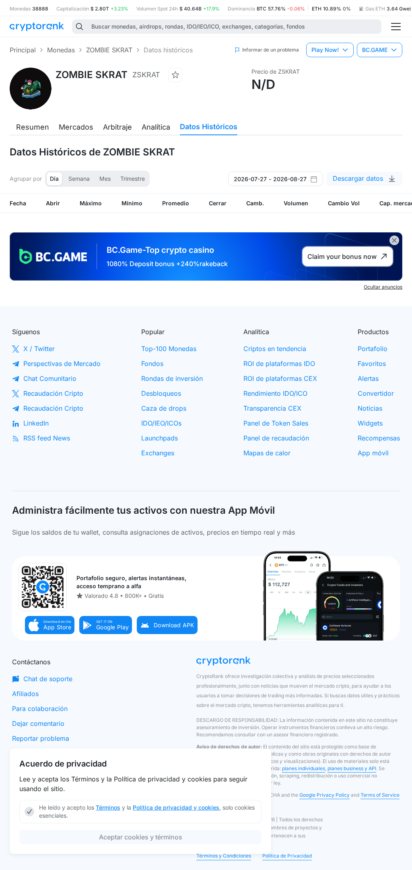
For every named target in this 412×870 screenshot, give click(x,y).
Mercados (76, 127)
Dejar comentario (38, 723)
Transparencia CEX (272, 408)
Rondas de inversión (172, 378)
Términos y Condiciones (223, 856)
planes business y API (352, 768)
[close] (394, 240)
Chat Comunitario (49, 378)
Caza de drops (163, 408)
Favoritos (372, 364)
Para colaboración (40, 709)
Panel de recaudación (276, 438)
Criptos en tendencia (274, 349)
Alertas (368, 378)
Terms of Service (380, 795)
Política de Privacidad (287, 856)
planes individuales (303, 768)
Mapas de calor (266, 453)
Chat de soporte (47, 679)
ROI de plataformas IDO (279, 364)
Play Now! (325, 49)
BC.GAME (374, 49)
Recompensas (379, 438)
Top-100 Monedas (168, 349)
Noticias (370, 408)
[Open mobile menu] (395, 26)
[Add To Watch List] (175, 75)
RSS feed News (46, 438)
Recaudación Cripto (53, 393)
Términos (108, 807)
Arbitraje (117, 127)
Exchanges (157, 453)
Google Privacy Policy (324, 795)
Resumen (32, 127)
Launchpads (159, 438)
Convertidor (376, 393)
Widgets (370, 423)
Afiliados (25, 694)
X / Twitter (39, 349)
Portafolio (372, 349)
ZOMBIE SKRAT (109, 50)
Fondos (152, 364)
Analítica (156, 127)
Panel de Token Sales (275, 423)
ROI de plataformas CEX (280, 378)
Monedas (61, 50)
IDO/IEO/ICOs (161, 423)
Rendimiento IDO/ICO (275, 393)
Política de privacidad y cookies (176, 807)
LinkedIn (36, 423)
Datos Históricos (208, 126)
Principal (23, 50)
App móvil (373, 453)
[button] (50, 625)
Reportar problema (40, 738)
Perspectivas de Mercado (62, 364)
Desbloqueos (161, 393)
